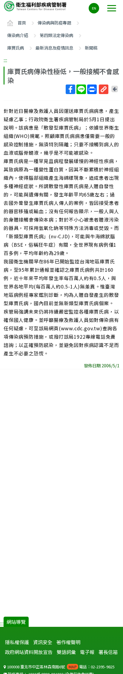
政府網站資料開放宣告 (29, 651)
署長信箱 (108, 651)
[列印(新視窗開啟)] (92, 89)
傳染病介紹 (17, 35)
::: (5, 60)
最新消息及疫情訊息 (54, 47)
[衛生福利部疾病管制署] (36, 6)
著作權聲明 (68, 642)
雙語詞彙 (66, 651)
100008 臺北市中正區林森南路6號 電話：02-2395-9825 (60, 667)
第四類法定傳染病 (56, 35)
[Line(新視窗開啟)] (81, 89)
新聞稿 (91, 47)
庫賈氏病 (15, 47)
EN (94, 8)
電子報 (87, 651)
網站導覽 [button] (16, 621)
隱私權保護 (17, 642)
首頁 (22, 22)
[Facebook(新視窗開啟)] (70, 89)
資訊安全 (42, 642)
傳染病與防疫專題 (54, 22)
